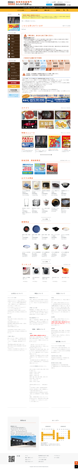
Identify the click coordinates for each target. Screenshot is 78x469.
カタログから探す (34, 10)
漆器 (12, 47)
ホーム (26, 455)
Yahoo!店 (13, 86)
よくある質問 (53, 2)
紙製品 (12, 53)
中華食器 (13, 41)
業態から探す (47, 10)
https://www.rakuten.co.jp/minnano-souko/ (24, 433)
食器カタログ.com (13, 95)
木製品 (12, 50)
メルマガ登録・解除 (42, 459)
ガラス (12, 44)
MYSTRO (58, 10)
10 (51, 154)
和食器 (12, 35)
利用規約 (36, 366)
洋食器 (12, 38)
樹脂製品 (13, 56)
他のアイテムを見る (66, 25)
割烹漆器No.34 (14, 78)
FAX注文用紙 (13, 90)
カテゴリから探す (20, 10)
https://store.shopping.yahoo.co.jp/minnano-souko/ (25, 434)
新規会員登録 (49, 4)
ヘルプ (47, 2)
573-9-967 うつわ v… (55, 208)
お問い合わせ (60, 2)
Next (69, 144)
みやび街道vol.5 (14, 72)
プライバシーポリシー (42, 457)
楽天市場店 (13, 83)
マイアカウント (67, 2)
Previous (24, 272)
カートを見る (56, 457)
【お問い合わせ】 (54, 305)
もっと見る (45, 219)
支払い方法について (29, 461)
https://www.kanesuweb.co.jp (21, 431)
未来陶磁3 (13, 63)
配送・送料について (29, 457)
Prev (23, 144)
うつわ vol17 (13, 69)
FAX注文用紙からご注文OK (60, 4)
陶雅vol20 (13, 66)
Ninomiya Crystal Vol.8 (15, 75)
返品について (27, 459)
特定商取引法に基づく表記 (43, 455)
